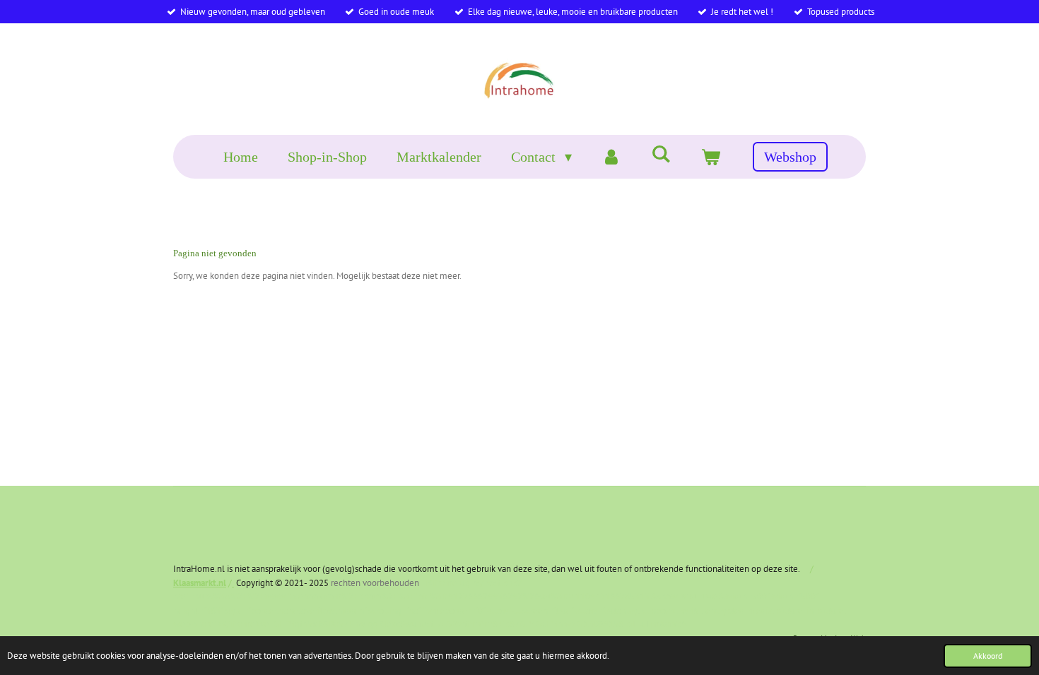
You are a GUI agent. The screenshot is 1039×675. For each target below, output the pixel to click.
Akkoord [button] (987, 655)
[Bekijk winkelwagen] (710, 157)
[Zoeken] (661, 154)
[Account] (611, 157)
